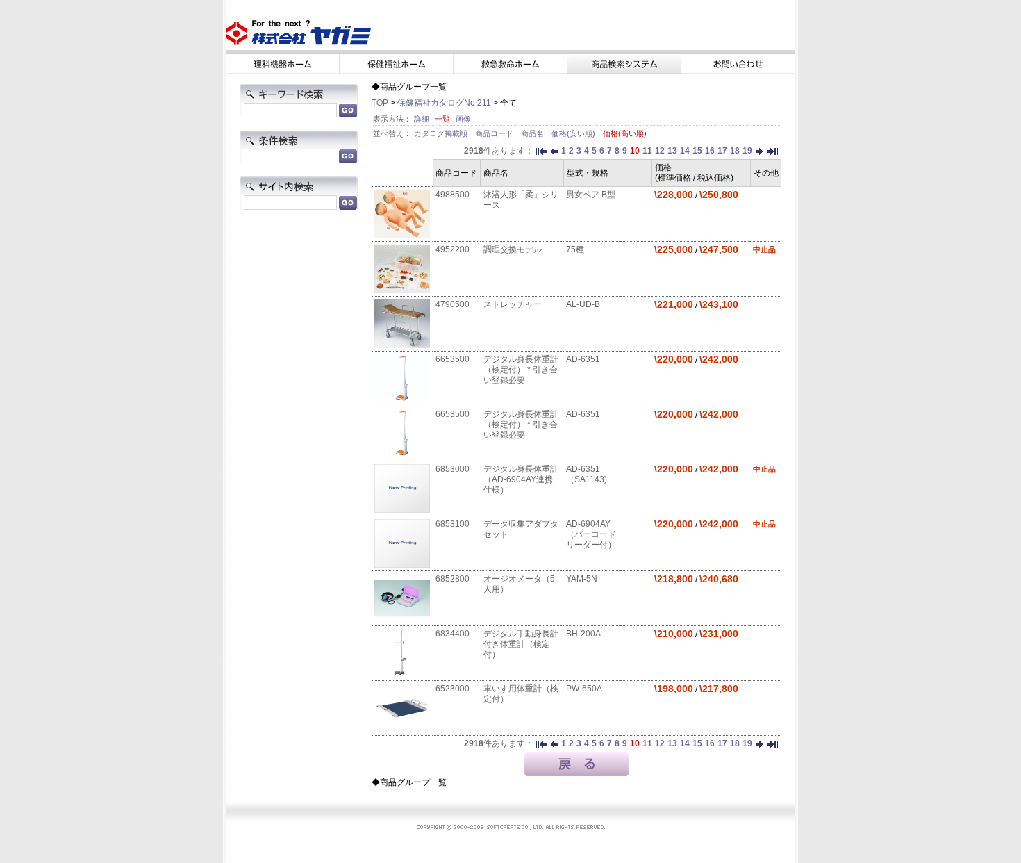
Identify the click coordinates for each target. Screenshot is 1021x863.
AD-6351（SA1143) (586, 474)
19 (747, 151)
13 (672, 151)
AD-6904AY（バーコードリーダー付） (591, 534)
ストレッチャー (512, 304)
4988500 (452, 194)
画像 (463, 119)
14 (685, 151)
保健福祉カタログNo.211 (444, 103)
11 (647, 151)
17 (722, 151)
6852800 (452, 579)
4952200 (452, 249)
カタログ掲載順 (442, 133)
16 (710, 151)
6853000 (452, 469)
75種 (575, 249)
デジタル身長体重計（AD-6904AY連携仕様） (520, 479)
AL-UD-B (583, 304)
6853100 (452, 524)
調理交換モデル (512, 249)
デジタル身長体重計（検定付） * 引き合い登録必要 (520, 369)
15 (697, 151)
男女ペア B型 (590, 194)
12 (660, 151)
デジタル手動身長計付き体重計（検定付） (520, 644)
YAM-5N (581, 579)
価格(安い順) (574, 133)
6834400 (452, 634)
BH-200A (583, 634)
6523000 (452, 688)
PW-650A (584, 688)
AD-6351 (583, 359)
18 (735, 151)
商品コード (495, 133)
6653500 (452, 359)
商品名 (533, 133)
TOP (380, 103)
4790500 (452, 304)
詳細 (421, 119)
